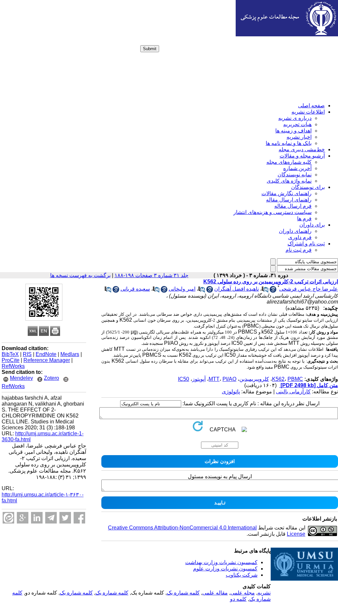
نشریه (264, 593)
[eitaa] (8, 518)
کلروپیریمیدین (254, 379)
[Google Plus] (22, 518)
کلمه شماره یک (183, 593)
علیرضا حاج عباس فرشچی (308, 289)
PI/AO (229, 379)
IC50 (183, 379)
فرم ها (304, 218)
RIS (27, 354)
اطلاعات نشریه (308, 112)
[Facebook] (79, 518)
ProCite (10, 360)
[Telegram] (51, 518)
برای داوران (312, 225)
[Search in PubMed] (265, 291)
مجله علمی (242, 593)
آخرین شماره (297, 168)
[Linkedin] (37, 518)
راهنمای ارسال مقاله (289, 199)
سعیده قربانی (135, 289)
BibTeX (10, 354)
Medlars (69, 354)
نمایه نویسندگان (295, 174)
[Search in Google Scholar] (273, 291)
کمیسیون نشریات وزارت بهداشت (221, 562)
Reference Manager (46, 360)
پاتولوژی (231, 391)
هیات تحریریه (297, 124)
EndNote (46, 354)
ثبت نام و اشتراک (306, 243)
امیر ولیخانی (182, 289)
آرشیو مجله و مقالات (302, 156)
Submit (149, 48)
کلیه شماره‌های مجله (289, 162)
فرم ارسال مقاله (293, 206)
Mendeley (21, 378)
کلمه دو (238, 599)
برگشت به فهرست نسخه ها (80, 275)
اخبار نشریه (299, 137)
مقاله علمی (215, 593)
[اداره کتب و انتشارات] (287, 34)
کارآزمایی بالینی (293, 391)
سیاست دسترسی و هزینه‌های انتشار (272, 212)
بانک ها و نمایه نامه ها (289, 143)
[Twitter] (65, 518)
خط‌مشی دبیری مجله (302, 149)
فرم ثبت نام (299, 250)
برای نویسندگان (308, 187)
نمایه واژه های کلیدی (289, 181)
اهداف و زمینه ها (293, 130)
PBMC (295, 379)
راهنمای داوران (295, 231)
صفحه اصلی (311, 105)
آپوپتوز (199, 379)
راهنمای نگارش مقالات (286, 193)
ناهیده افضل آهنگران (236, 289)
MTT (214, 379)
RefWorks (13, 366)
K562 (278, 379)
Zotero (51, 378)
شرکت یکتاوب (241, 575)
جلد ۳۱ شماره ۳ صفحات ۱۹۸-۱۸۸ (151, 275)
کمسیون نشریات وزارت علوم (225, 568)
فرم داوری (300, 237)
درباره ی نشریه (295, 118)
